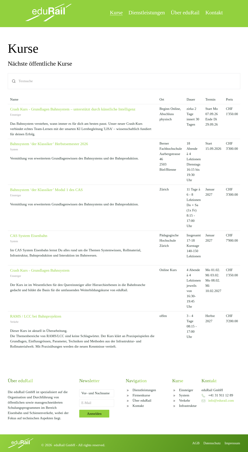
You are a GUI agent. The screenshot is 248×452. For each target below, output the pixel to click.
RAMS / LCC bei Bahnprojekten (35, 316)
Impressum (232, 443)
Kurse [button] (116, 12)
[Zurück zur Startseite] (48, 12)
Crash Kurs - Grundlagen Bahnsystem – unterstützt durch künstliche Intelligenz (72, 109)
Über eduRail (185, 12)
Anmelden (94, 414)
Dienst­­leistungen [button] (146, 12)
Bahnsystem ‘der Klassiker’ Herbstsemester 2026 (49, 144)
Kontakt (214, 12)
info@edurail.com (221, 400)
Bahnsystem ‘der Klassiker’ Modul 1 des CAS (46, 190)
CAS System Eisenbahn (28, 235)
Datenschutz (212, 443)
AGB (196, 443)
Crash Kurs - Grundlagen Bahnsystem (40, 270)
